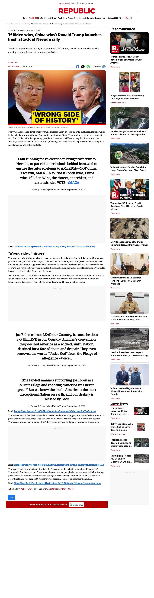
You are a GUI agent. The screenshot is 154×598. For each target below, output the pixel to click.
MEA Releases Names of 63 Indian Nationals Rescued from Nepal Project (128, 243)
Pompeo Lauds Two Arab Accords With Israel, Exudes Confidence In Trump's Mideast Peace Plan (59, 464)
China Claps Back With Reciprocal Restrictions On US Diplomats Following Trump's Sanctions (57, 483)
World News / (16, 24)
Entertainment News (118, 103)
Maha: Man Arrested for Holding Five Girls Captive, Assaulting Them (128, 318)
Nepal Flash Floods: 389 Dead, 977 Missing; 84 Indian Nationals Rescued (120, 460)
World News (13, 66)
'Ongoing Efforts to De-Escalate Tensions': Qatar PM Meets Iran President (125, 280)
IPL (11, 497)
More (127, 18)
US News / (26, 24)
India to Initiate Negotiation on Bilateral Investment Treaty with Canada (126, 391)
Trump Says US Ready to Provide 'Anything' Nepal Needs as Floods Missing (126, 206)
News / (7, 24)
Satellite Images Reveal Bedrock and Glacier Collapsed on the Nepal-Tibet (128, 133)
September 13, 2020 (76, 189)
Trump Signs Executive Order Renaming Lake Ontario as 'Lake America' (126, 59)
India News (114, 324)
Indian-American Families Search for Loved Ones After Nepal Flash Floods (128, 169)
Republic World (64, 3)
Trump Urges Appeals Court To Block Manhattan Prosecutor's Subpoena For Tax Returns (55, 411)
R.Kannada (89, 3)
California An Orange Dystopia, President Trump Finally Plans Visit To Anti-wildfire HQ (54, 246)
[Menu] (135, 10)
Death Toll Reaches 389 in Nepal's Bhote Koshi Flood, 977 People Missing (129, 354)
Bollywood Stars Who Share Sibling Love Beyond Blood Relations (127, 97)
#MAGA (73, 182)
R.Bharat (73, 3)
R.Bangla (81, 3)
